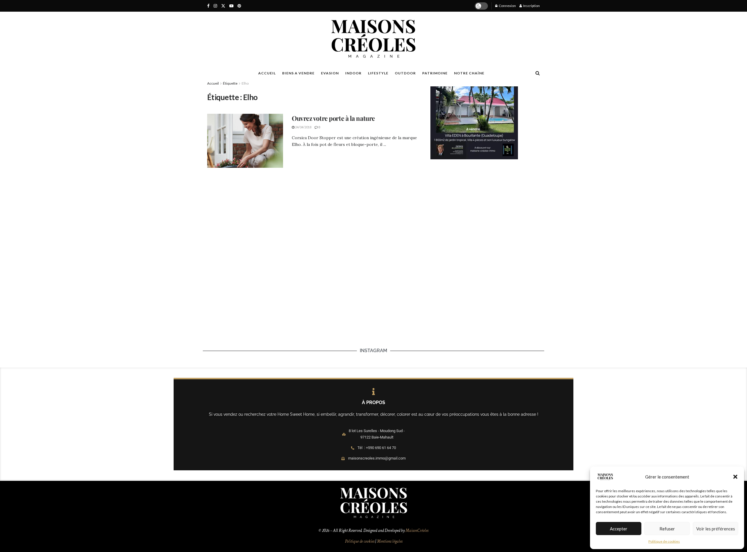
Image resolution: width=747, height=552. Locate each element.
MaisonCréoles (417, 530)
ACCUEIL (267, 73)
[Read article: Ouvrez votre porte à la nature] (245, 141)
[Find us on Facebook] (208, 6)
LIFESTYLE (378, 73)
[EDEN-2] (474, 122)
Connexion (507, 6)
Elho (245, 83)
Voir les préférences (715, 528)
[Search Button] (537, 73)
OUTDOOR (405, 73)
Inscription (531, 6)
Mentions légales (389, 541)
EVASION (330, 73)
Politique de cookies (664, 541)
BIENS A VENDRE (298, 73)
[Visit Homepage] (373, 39)
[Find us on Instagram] (215, 6)
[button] (735, 477)
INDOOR (353, 73)
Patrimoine (435, 73)
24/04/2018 (302, 127)
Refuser (667, 528)
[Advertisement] (485, 207)
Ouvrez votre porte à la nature (333, 118)
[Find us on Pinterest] (239, 6)
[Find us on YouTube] (231, 6)
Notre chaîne (469, 73)
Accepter (618, 528)
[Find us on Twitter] (223, 6)
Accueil (213, 83)
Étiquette (230, 83)
